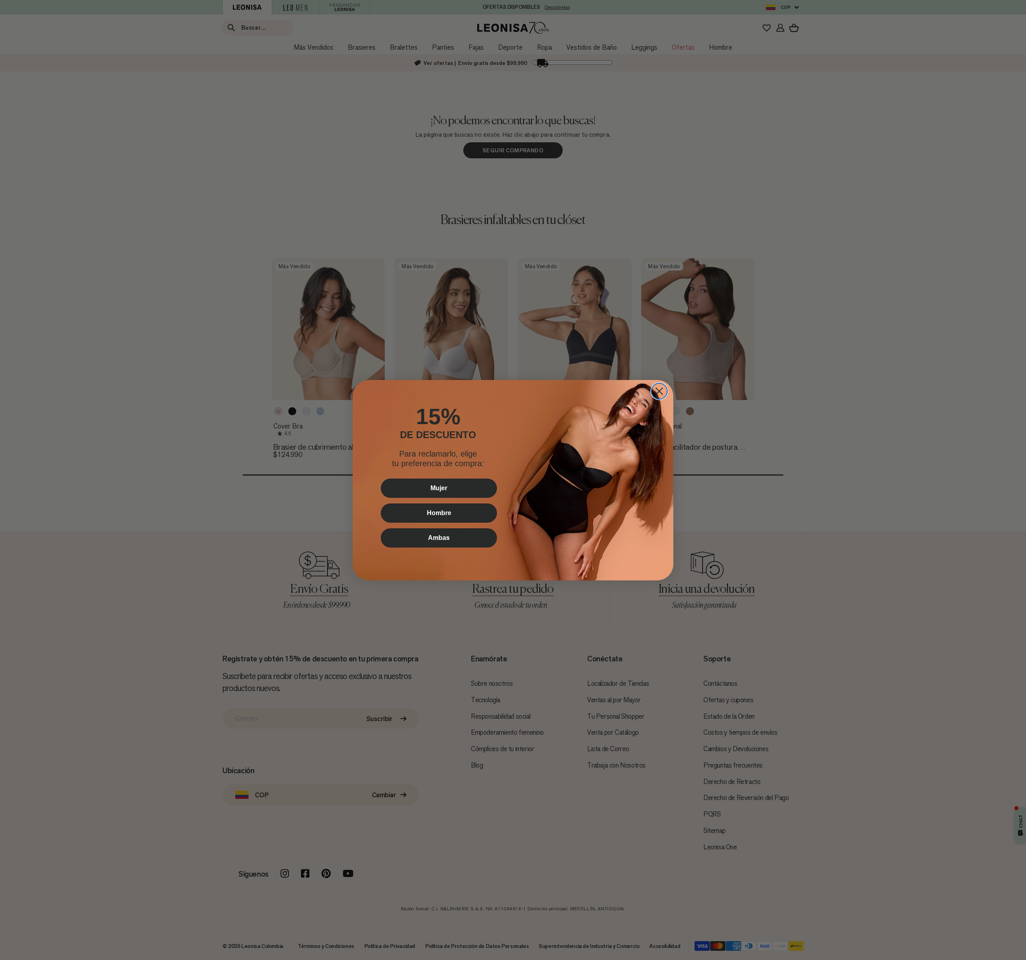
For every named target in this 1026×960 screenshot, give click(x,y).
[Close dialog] (659, 391)
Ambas (439, 537)
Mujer (438, 488)
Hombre (439, 512)
